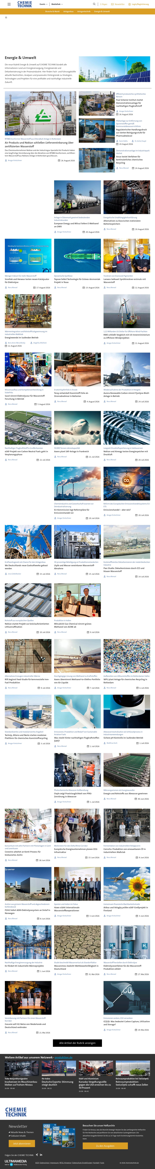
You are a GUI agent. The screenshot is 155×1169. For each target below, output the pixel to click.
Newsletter (120, 4)
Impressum (54, 1163)
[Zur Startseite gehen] (24, 4)
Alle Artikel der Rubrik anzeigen (77, 1043)
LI (41, 1154)
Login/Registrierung (140, 4)
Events (42, 4)
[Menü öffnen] (9, 4)
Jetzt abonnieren (22, 1143)
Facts (102, 1163)
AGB (37, 1163)
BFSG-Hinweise (65, 1163)
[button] (9, 1074)
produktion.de (63, 1057)
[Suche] (94, 4)
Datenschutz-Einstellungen (82, 1163)
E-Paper (103, 4)
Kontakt (96, 1163)
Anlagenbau (68, 11)
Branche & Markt (52, 11)
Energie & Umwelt (102, 11)
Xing (37, 1154)
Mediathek (55, 4)
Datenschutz (44, 1163)
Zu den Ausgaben (105, 1145)
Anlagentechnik (83, 11)
